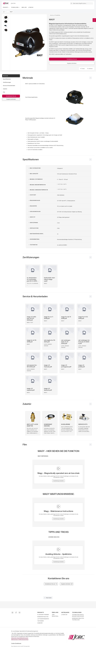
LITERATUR (64, 614)
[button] (58, 78)
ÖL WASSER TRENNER (43, 614)
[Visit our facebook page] (16, 612)
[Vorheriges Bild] (13, 42)
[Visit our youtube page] (19, 612)
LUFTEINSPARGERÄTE (43, 618)
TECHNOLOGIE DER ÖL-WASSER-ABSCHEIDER (78, 615)
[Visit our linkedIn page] (12, 612)
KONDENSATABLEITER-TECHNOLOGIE (78, 619)
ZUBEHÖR (39, 623)
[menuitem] (6, 7)
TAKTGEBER (40, 621)
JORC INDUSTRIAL (55, 615)
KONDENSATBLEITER (42, 616)
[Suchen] (71, 3)
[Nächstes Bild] (44, 42)
